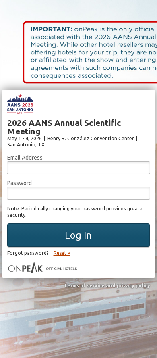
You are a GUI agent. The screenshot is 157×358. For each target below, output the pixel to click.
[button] (78, 235)
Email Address (25, 157)
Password (19, 183)
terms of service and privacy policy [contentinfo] (107, 285)
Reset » (62, 253)
